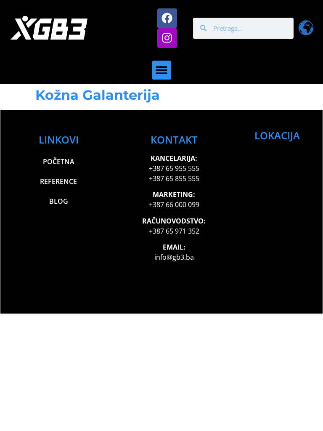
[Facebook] (167, 18)
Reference (58, 181)
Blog (58, 201)
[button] (161, 70)
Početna (58, 161)
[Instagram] (167, 38)
